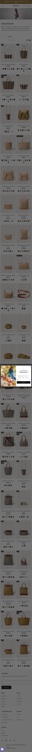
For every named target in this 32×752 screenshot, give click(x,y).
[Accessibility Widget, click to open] (2, 749)
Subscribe (23, 382)
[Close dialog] (30, 366)
